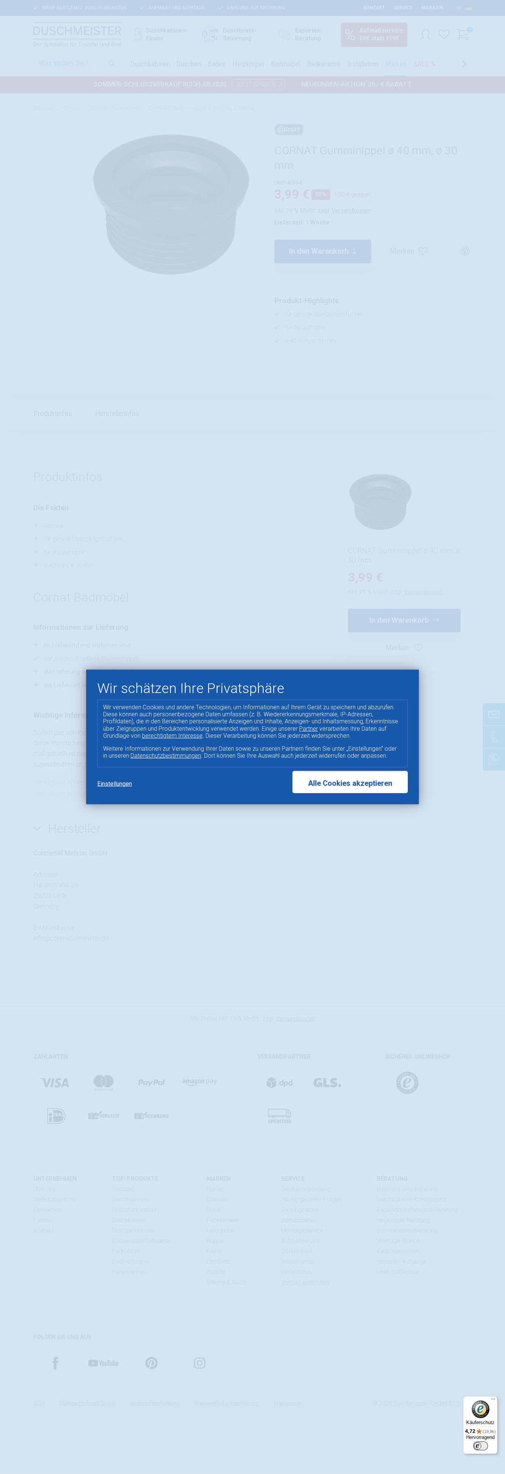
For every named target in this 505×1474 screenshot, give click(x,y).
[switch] (480, 1445)
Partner (308, 728)
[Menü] (493, 1400)
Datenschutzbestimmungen (166, 755)
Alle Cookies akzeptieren (350, 783)
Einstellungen (114, 783)
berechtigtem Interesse (172, 735)
